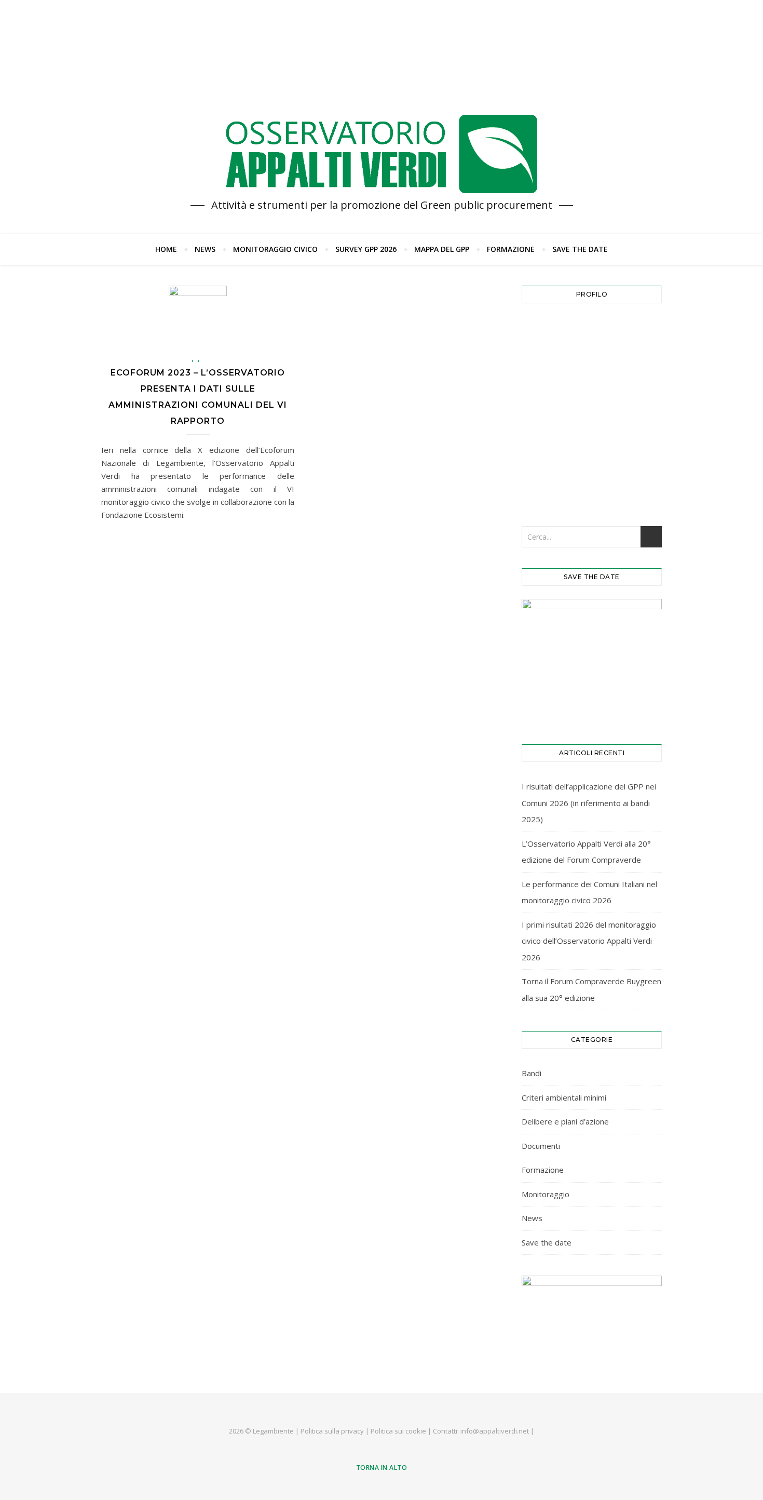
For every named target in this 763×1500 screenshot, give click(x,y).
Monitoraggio (545, 1194)
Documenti (541, 1146)
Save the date (580, 249)
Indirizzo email (553, 330)
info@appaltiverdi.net (494, 1431)
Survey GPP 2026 (366, 249)
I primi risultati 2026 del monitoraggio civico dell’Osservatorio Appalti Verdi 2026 (589, 940)
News (205, 249)
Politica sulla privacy (332, 1431)
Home (166, 249)
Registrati (628, 452)
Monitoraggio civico (275, 249)
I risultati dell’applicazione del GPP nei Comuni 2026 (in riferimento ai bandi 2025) (589, 802)
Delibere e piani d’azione (565, 1121)
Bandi (531, 1073)
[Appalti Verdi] (381, 154)
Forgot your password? (592, 484)
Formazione (511, 249)
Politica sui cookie (398, 1431)
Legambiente (273, 1431)
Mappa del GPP (441, 249)
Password (544, 376)
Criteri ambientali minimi (564, 1097)
